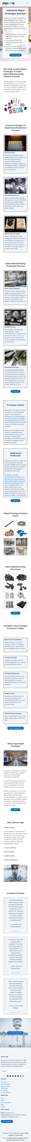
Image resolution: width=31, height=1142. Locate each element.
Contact (3, 1106)
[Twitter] (13, 1076)
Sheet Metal (4, 1088)
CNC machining (13, 418)
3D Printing (4, 1082)
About (2, 1100)
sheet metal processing (11, 420)
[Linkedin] (8, 1076)
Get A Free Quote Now (15, 1032)
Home (2, 1098)
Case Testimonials (6, 1102)
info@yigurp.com (9, 1112)
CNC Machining (5, 1084)
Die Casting (4, 1090)
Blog (2, 1104)
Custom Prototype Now (15, 728)
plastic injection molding (11, 481)
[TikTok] (20, 1076)
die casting (17, 483)
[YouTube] (18, 1076)
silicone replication (19, 479)
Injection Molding (5, 1092)
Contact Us (15, 391)
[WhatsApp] (23, 1076)
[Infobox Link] (15, 153)
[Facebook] (10, 1076)
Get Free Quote (15, 55)
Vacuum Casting (5, 1086)
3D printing (22, 418)
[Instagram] (15, 1076)
